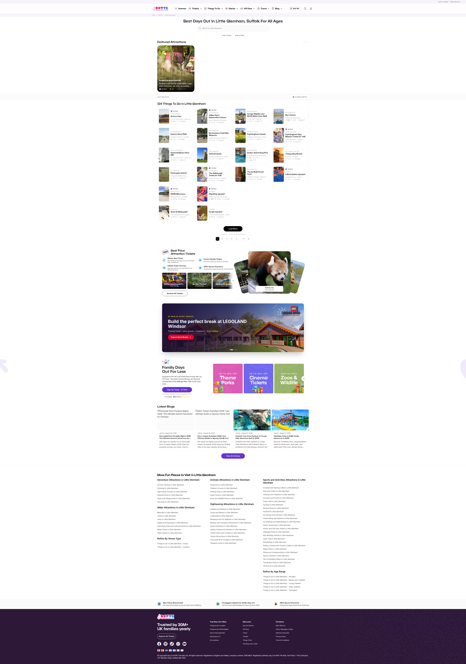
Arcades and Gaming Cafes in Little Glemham (281, 488)
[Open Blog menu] (281, 8)
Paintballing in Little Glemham (274, 542)
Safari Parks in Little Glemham (222, 495)
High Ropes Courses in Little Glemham (172, 492)
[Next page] (248, 239)
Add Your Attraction (282, 633)
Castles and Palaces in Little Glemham (225, 509)
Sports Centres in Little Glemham (276, 556)
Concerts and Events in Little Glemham (278, 498)
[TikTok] (172, 644)
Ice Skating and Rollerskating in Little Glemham (281, 522)
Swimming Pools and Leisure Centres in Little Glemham (179, 526)
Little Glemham (170, 15)
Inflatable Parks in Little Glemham (276, 532)
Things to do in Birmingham (219, 629)
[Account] (311, 8)
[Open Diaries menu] (237, 8)
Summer (182, 8)
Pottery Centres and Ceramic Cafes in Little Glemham (284, 545)
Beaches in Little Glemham (167, 512)
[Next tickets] (233, 280)
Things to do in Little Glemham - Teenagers (280, 590)
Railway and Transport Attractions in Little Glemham (230, 523)
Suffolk (160, 15)
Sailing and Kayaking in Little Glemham (172, 523)
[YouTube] (184, 644)
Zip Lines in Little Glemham (168, 502)
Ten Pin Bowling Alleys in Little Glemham (279, 559)
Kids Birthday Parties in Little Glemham (278, 535)
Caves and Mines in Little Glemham (224, 512)
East (153, 15)
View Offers (239, 35)
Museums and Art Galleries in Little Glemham (227, 519)
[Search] (305, 8)
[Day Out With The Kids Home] (160, 8)
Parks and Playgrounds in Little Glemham (173, 498)
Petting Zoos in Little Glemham (222, 492)
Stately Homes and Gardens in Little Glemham (228, 529)
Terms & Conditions (282, 640)
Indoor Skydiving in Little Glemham (277, 525)
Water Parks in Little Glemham (169, 529)
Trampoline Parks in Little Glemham (277, 562)
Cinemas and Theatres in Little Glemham (279, 494)
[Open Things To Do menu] (222, 8)
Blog (277, 8)
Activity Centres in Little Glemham (170, 485)
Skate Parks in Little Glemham (275, 549)
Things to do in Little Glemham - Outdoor (173, 547)
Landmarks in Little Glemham (221, 516)
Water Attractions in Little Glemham (176, 507)
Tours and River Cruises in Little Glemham (226, 540)
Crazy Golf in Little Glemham (274, 501)
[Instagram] (178, 644)
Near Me (296, 8)
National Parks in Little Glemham (170, 495)
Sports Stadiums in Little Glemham (223, 526)
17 (243, 239)
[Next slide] (307, 42)
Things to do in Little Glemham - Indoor (172, 544)
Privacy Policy (281, 636)
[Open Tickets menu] (201, 8)
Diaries (232, 8)
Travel (264, 8)
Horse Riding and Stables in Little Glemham (280, 518)
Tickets (195, 8)
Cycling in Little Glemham (273, 505)
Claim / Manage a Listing (284, 629)
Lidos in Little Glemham (166, 519)
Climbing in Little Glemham (167, 488)
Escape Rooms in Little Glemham (276, 508)
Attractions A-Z (215, 636)
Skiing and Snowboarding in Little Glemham (280, 552)
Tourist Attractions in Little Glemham (224, 536)
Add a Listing (443, 2)
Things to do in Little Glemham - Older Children (281, 587)
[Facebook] (159, 644)
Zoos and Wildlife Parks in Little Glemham (226, 498)
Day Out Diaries (248, 625)
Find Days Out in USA (250, 644)
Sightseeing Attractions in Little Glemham (232, 504)
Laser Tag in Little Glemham (274, 539)
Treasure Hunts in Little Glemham (223, 543)
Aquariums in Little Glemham (221, 485)
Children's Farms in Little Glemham (223, 488)
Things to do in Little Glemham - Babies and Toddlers (284, 580)
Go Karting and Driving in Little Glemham (279, 515)
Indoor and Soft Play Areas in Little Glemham (281, 528)
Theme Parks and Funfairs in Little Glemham (227, 533)
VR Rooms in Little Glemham (274, 566)
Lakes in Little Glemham (166, 516)
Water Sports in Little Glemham (169, 533)
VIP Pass (248, 8)
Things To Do (214, 8)
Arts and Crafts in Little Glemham (276, 491)
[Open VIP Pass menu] (254, 8)
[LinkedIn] (165, 644)
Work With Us (455, 2)
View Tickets (226, 35)
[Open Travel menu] (268, 8)
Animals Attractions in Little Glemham (230, 480)
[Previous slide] (304, 42)
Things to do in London (217, 625)
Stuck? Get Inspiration (217, 633)
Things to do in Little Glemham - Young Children (282, 583)
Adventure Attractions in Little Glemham (178, 480)
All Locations (214, 640)
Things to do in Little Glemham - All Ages (279, 577)
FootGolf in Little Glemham (273, 511)
